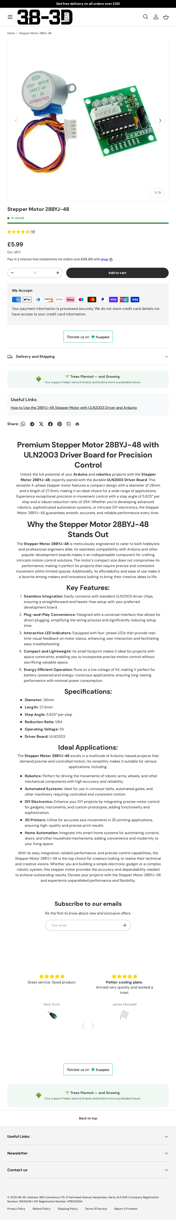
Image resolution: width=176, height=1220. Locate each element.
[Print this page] (77, 424)
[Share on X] (41, 424)
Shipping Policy (68, 1209)
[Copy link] (68, 424)
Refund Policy (41, 1209)
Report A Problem (126, 1209)
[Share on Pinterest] (59, 424)
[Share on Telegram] (32, 424)
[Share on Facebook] (50, 424)
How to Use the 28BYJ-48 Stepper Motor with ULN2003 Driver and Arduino (74, 407)
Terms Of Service (96, 1209)
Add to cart (117, 273)
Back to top (88, 1118)
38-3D (22, 1197)
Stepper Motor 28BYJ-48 (35, 33)
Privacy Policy (16, 1209)
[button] (166, 17)
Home (11, 33)
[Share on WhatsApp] (23, 424)
